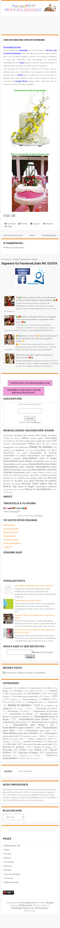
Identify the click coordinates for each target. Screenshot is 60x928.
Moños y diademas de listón (45, 475)
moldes (11, 475)
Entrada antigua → (50, 235)
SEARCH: (8, 771)
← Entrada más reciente (12, 235)
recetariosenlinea (11, 539)
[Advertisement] (23, 27)
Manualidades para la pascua (16, 464)
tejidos (44, 483)
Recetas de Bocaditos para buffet (19, 480)
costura (25, 438)
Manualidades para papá (21, 469)
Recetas (52, 477)
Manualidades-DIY (12, 845)
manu (27, 450)
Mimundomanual (10, 532)
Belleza (7, 857)
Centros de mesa (12, 438)
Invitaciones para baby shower (28, 600)
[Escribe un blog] (7, 215)
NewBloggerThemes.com (22, 908)
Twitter (24, 223)
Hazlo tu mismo (41, 447)
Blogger (39, 515)
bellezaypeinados (11, 528)
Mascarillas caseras (50, 473)
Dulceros (7, 444)
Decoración (51, 438)
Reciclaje (26, 483)
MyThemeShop (26, 905)
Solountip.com (28, 902)
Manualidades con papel (16, 453)
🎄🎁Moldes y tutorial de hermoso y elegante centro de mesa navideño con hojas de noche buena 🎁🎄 (36, 319)
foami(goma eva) (11, 447)
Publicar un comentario (13, 247)
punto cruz (43, 478)
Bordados (52, 435)
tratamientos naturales (46, 486)
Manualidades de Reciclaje (43, 452)
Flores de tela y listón (46, 444)
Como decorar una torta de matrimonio (24, 40)
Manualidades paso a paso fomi (28, 472)
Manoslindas (9, 525)
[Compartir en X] (10, 215)
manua (32, 450)
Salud (36, 483)
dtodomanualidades (12, 543)
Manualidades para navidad (19, 466)
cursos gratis (37, 438)
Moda (6, 475)
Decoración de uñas (11, 441)
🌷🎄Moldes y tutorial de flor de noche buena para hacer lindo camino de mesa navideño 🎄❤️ (37, 298)
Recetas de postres (46, 480)
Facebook (11, 223)
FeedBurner (36, 422)
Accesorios (8, 435)
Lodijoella (7, 546)
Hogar (7, 849)
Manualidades (9, 536)
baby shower (29, 435)
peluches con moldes (27, 478)
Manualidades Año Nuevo (46, 450)
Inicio (32, 235)
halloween (24, 447)
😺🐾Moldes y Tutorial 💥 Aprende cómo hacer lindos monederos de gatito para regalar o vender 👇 (37, 338)
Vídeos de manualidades (38, 489)
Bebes (38, 435)
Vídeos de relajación (32, 758)
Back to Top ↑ (30, 910)
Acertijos (18, 435)
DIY (55, 440)
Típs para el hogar (12, 874)
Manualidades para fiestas (18, 461)
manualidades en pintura (15, 455)
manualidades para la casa (45, 461)
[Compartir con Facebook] (13, 215)
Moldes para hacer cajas (24, 475)
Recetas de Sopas (12, 483)
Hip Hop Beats (41, 908)
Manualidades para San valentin (20, 733)
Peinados (13, 478)
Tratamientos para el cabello (14, 489)
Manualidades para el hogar (40, 458)
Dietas (50, 441)
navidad (6, 478)
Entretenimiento (20, 443)
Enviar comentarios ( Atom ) (25, 259)
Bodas (45, 435)
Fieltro (32, 443)
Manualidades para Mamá (43, 463)
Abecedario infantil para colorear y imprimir (34, 585)
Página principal (11, 882)
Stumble (49, 223)
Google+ (36, 223)
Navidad (7, 870)
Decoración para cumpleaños (33, 441)
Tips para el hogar (23, 486)
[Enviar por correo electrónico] (4, 215)
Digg (9, 226)
